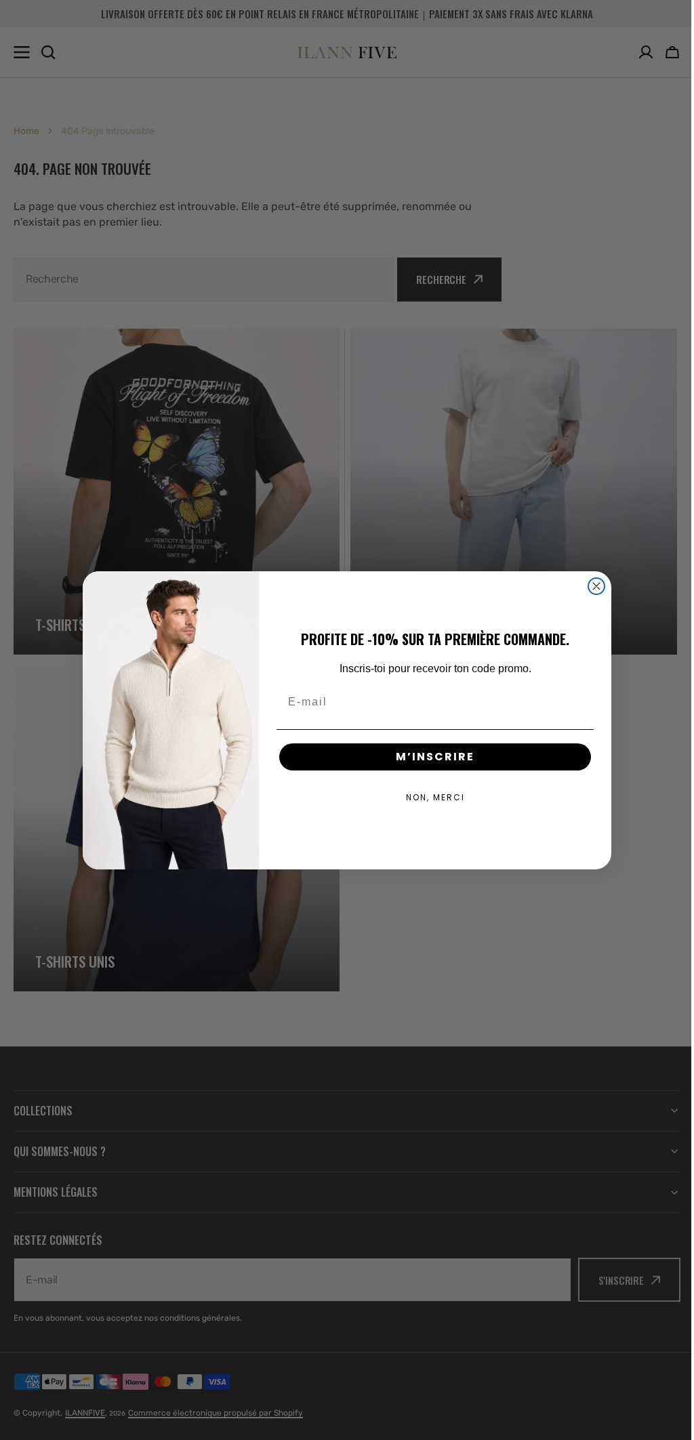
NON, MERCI (430, 797)
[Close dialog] (592, 586)
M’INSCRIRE (430, 756)
